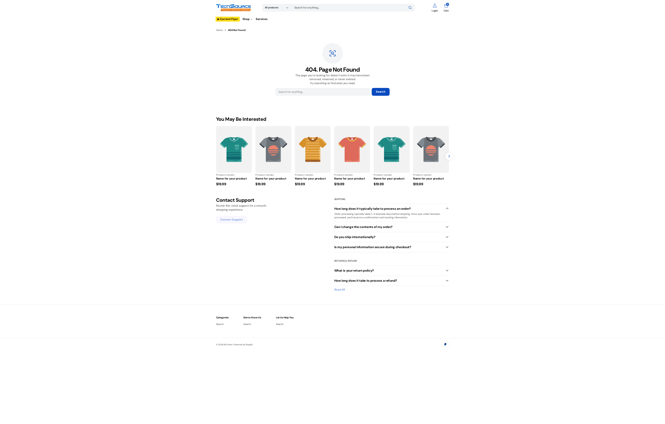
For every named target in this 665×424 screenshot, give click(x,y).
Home (219, 30)
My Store (228, 344)
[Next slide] (449, 156)
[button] (435, 8)
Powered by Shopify (243, 344)
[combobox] (353, 7)
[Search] (410, 8)
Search (380, 91)
